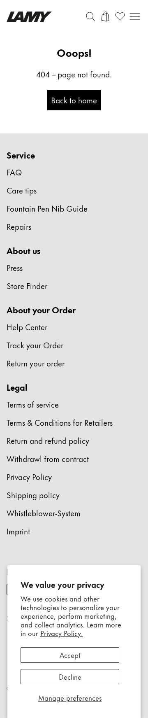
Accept (70, 654)
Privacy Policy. (61, 632)
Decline (70, 676)
